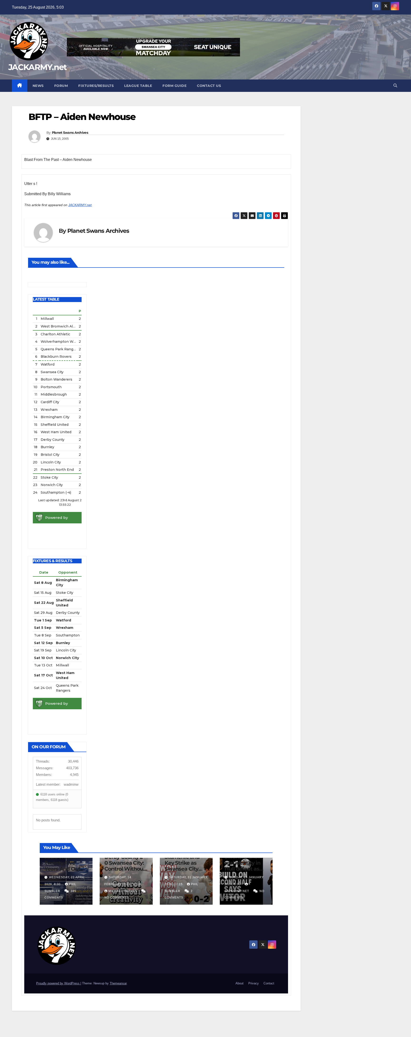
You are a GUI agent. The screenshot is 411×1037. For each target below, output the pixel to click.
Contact (269, 983)
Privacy (253, 983)
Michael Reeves (123, 891)
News (38, 86)
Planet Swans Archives (70, 132)
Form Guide (174, 86)
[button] (395, 86)
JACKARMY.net (37, 67)
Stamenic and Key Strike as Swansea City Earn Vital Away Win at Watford (184, 869)
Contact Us (209, 86)
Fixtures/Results (96, 86)
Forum (61, 86)
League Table (138, 86)
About (239, 983)
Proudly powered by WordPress (58, 983)
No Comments (116, 897)
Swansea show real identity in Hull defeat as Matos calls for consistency (243, 869)
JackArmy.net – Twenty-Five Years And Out (63, 863)
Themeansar (118, 983)
